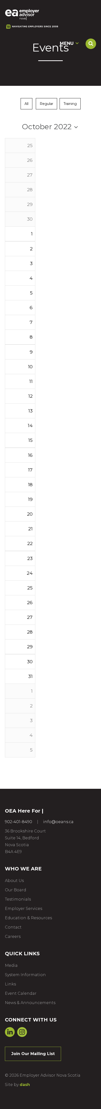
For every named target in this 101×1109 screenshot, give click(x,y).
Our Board (15, 890)
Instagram (22, 1031)
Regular (46, 104)
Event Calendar (21, 993)
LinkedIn (10, 1031)
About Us (14, 880)
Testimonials (18, 899)
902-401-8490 (18, 821)
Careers (13, 936)
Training (70, 104)
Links (10, 984)
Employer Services (23, 908)
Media (11, 965)
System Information (25, 974)
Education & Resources (28, 918)
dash (25, 1084)
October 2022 (47, 127)
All (26, 104)
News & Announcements (30, 1002)
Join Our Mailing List (33, 1053)
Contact (13, 927)
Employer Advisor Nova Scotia (22, 13)
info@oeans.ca (58, 821)
